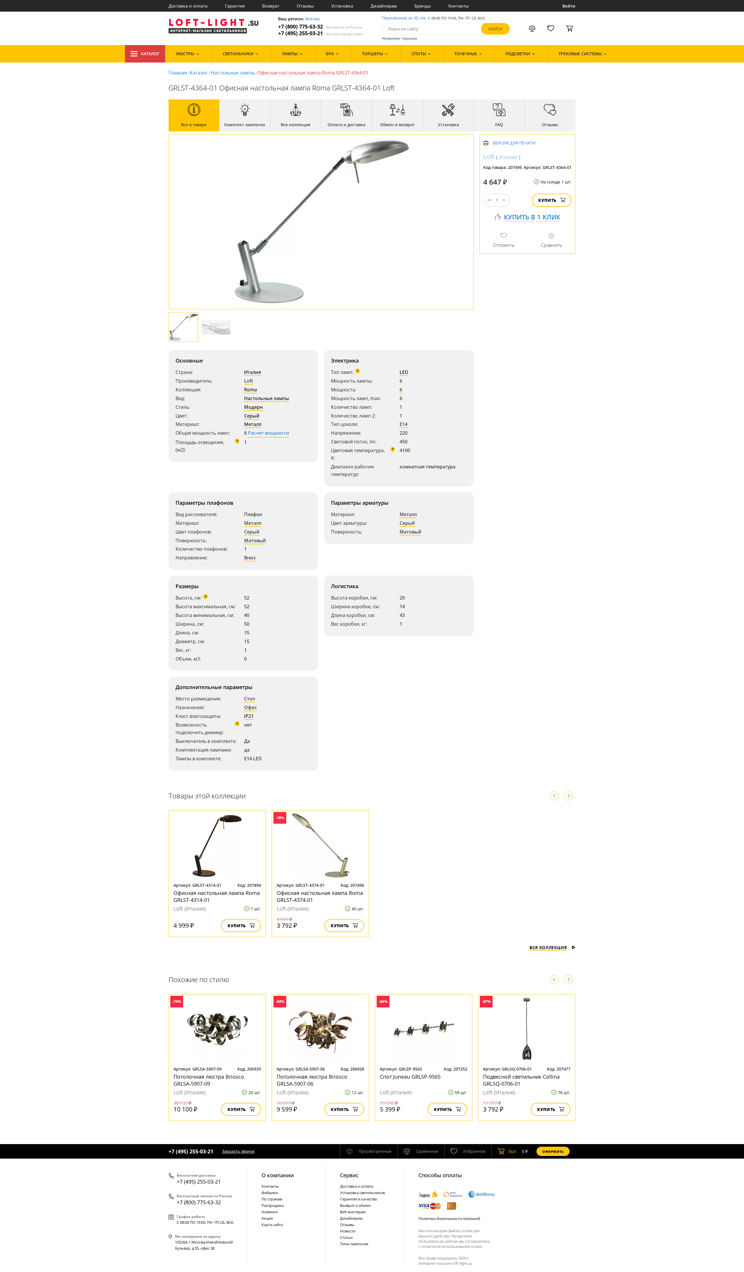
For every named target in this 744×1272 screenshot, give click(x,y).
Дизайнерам (384, 6)
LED (404, 372)
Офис (250, 707)
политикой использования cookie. (452, 1246)
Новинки (270, 1211)
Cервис (349, 1175)
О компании (278, 1175)
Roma (250, 389)
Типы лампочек (354, 1243)
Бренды (422, 6)
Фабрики (270, 1192)
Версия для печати (514, 143)
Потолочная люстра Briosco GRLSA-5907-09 (209, 1080)
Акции (267, 1218)
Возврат (270, 6)
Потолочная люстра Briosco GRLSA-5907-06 (312, 1080)
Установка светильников (362, 1192)
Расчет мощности (268, 433)
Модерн (253, 407)
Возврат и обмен (355, 1205)
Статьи (346, 1237)
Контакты (458, 6)
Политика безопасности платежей (449, 1218)
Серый (252, 416)
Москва (312, 19)
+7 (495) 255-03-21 (320, 33)
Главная (178, 72)
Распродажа (273, 1205)
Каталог (150, 53)
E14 (403, 424)
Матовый (255, 540)
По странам (272, 1199)
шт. (513, 1151)
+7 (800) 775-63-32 (320, 26)
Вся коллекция (548, 947)
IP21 (249, 716)
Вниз (249, 557)
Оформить (553, 1151)
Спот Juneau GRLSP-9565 (410, 1076)
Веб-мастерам (353, 1211)
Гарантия (235, 6)
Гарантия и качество (358, 1199)
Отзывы (305, 6)
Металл (252, 424)
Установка (342, 6)
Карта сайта (272, 1224)
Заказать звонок (238, 1151)
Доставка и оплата (188, 6)
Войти (568, 6)
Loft (248, 381)
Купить (547, 200)
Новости (347, 1231)
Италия (252, 372)
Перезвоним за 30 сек (404, 18)
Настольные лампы (233, 72)
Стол (249, 698)
